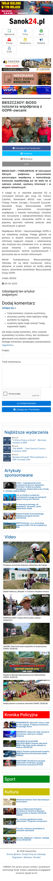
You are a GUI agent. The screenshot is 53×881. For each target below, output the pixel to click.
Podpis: (6, 350)
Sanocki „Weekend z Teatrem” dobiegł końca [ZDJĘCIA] (32, 839)
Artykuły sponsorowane (18, 473)
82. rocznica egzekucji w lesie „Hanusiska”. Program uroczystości (31, 820)
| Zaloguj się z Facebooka (27, 409)
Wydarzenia (25, 43)
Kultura (11, 791)
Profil (9, 52)
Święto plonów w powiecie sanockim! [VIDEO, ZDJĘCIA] (25, 703)
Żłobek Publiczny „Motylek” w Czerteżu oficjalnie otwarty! (26, 591)
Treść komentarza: (11, 362)
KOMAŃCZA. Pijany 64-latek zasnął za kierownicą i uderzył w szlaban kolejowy (32, 734)
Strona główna (14, 854)
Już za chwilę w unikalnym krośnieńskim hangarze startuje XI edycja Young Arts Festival (31, 497)
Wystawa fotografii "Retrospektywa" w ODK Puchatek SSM (29, 457)
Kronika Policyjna (21, 714)
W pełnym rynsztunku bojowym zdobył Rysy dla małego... (26, 565)
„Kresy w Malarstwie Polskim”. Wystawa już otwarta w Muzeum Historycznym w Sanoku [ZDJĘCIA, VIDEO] (31, 812)
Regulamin (17, 857)
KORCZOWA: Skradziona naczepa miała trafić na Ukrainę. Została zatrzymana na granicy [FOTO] (30, 763)
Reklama (41, 43)
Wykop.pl (27, 159)
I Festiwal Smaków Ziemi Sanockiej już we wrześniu (32, 800)
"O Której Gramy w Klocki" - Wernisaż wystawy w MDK (29, 440)
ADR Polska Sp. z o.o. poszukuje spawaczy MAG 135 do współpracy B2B (31, 525)
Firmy (25, 34)
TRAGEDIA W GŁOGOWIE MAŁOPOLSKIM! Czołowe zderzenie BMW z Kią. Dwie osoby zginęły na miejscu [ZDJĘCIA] (31, 744)
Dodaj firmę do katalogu (34, 854)
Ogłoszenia (9, 34)
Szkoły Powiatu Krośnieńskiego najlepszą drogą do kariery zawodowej (30, 516)
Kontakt (37, 857)
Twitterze (27, 153)
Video (10, 536)
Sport (41, 34)
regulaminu (7, 345)
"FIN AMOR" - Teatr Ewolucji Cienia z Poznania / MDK (29, 448)
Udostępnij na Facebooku (27, 148)
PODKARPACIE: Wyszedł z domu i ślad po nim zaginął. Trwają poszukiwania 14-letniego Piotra (32, 724)
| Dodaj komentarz (27, 403)
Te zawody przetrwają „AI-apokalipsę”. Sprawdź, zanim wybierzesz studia (28, 506)
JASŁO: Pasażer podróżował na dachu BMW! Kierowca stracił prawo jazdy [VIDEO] (32, 753)
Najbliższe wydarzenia (26, 432)
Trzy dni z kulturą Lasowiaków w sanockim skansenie (30, 829)
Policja (9, 43)
